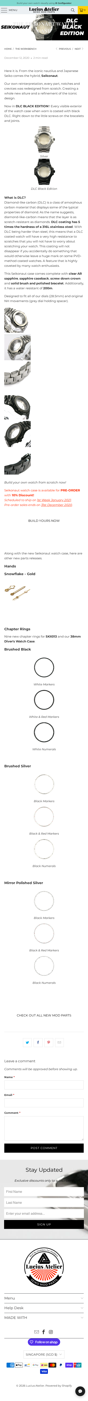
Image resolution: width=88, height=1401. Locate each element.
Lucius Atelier (35, 1385)
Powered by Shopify (58, 1385)
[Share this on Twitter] (27, 1042)
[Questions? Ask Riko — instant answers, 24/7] (80, 1391)
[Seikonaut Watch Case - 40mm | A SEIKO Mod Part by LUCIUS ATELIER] (44, 151)
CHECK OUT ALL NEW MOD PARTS (44, 1015)
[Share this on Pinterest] (48, 1042)
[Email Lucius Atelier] (37, 1332)
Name (9, 1077)
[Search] (73, 10)
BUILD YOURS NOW (44, 521)
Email (9, 1095)
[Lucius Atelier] (44, 10)
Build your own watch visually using (44, 3)
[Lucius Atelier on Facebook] (44, 1332)
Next (78, 48)
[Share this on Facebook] (38, 1042)
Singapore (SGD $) (41, 1354)
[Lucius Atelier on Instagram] (51, 1332)
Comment (12, 1112)
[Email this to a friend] (59, 1042)
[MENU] (2, 10)
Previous (64, 48)
